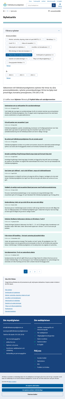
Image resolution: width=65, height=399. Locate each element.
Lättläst (43, 1)
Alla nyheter (8, 290)
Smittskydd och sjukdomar (12, 292)
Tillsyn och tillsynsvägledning (13, 306)
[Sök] (54, 5)
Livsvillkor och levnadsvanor (13, 298)
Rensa (8, 66)
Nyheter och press (12, 345)
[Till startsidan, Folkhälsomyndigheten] (13, 4)
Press (30, 1)
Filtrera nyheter (12, 30)
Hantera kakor (32, 394)
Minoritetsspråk (51, 1)
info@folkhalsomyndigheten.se (13, 327)
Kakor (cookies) (42, 339)
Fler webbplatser (42, 333)
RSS (38, 364)
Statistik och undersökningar (13, 303)
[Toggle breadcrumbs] (7, 11)
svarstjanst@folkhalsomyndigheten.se (15, 331)
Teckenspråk (36, 1)
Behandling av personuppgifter (16, 353)
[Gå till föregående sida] (39, 271)
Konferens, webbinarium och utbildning (15, 349)
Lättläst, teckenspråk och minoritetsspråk (45, 328)
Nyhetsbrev (41, 361)
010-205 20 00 (19, 334)
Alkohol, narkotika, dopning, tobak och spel (17, 295)
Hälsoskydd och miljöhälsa (12, 300)
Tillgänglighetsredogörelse (45, 336)
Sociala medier (42, 358)
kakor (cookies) (12, 381)
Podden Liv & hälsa (43, 367)
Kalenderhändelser (10, 311)
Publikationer (9, 309)
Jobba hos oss (10, 342)
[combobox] (41, 5)
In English (59, 1)
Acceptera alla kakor (32, 386)
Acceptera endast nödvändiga (32, 390)
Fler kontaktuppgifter (13, 339)
